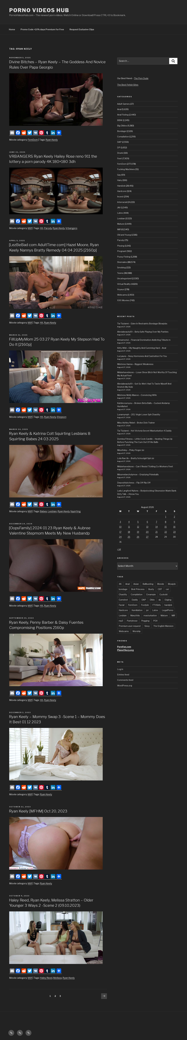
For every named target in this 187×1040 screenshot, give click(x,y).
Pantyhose (132, 620)
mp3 (121, 620)
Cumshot (123, 599)
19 (138, 532)
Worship (137, 631)
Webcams (122, 295)
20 (147, 532)
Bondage (121, 131)
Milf (30, 228)
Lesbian (52, 511)
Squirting (75, 511)
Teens (120, 273)
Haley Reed (46, 978)
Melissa (57, 978)
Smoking (121, 267)
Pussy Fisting (123, 256)
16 (174, 526)
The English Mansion (163, 626)
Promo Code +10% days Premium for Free (42, 29)
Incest (120, 196)
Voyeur (120, 289)
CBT (160, 589)
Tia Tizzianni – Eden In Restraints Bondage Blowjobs (142, 323)
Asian (136, 584)
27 (147, 537)
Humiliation (137, 610)
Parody (48, 228)
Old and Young (124, 235)
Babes (43, 511)
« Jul (119, 549)
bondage (123, 589)
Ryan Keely (52, 139)
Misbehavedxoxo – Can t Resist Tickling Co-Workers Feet (145, 466)
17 (120, 532)
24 (120, 537)
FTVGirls (157, 605)
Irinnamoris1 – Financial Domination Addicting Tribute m (143, 340)
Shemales (122, 262)
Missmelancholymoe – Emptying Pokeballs (138, 474)
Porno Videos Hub (39, 10)
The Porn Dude (141, 78)
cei (167, 589)
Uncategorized (124, 278)
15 (166, 526)
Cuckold (163, 594)
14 (156, 526)
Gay (119, 175)
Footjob (145, 605)
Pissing (120, 245)
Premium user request (130, 626)
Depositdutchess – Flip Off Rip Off (133, 482)
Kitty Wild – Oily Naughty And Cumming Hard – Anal (141, 348)
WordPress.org (124, 685)
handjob (168, 605)
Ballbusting (148, 584)
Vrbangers (71, 228)
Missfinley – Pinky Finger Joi (130, 450)
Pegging (145, 620)
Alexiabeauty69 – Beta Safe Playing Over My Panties (142, 331)
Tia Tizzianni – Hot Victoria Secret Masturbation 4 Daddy (144, 430)
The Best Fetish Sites (127, 84)
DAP (119, 142)
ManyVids (135, 615)
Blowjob (172, 584)
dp (160, 599)
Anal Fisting (123, 114)
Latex (120, 213)
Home (12, 29)
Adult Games (123, 104)
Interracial (122, 202)
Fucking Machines (126, 169)
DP (118, 147)
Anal (119, 109)
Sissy (147, 626)
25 (129, 537)
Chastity (123, 594)
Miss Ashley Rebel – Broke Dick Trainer (136, 422)
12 (138, 526)
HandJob (121, 185)
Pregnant (121, 251)
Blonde (160, 584)
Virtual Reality (123, 284)
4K (41, 228)
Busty (151, 589)
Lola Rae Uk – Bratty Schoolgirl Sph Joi (135, 458)
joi (147, 610)
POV (155, 620)
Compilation (123, 136)
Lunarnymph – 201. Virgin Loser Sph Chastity (138, 414)
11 (129, 526)
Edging (168, 599)
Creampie (151, 594)
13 (147, 526)
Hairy (119, 180)
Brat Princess (137, 589)
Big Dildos (122, 125)
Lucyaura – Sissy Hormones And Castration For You (142, 356)
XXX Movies (123, 300)
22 (166, 532)
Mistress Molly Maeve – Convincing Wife (137, 395)
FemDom (33, 139)
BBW (119, 120)
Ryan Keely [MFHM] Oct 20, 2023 (38, 811)
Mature (120, 224)
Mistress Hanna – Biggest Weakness (135, 364)
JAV (119, 207)
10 (120, 526)
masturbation (150, 615)
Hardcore (121, 191)
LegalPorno (167, 610)
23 (174, 532)
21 (156, 532)
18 (129, 532)
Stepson (61, 417)
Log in (120, 669)
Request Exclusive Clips (82, 29)
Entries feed (123, 674)
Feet (119, 158)
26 (138, 537)
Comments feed (125, 680)
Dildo (152, 599)
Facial (121, 605)
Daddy (135, 599)
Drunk (120, 153)
